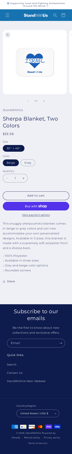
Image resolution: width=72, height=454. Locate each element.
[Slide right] (44, 101)
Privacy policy (52, 437)
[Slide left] (28, 101)
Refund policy (32, 437)
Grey (27, 162)
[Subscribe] (61, 343)
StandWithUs (33, 433)
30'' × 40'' (14, 148)
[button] (7, 15)
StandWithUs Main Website (26, 381)
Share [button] (11, 281)
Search (12, 364)
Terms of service (37, 443)
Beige (11, 162)
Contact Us (14, 372)
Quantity (8, 171)
